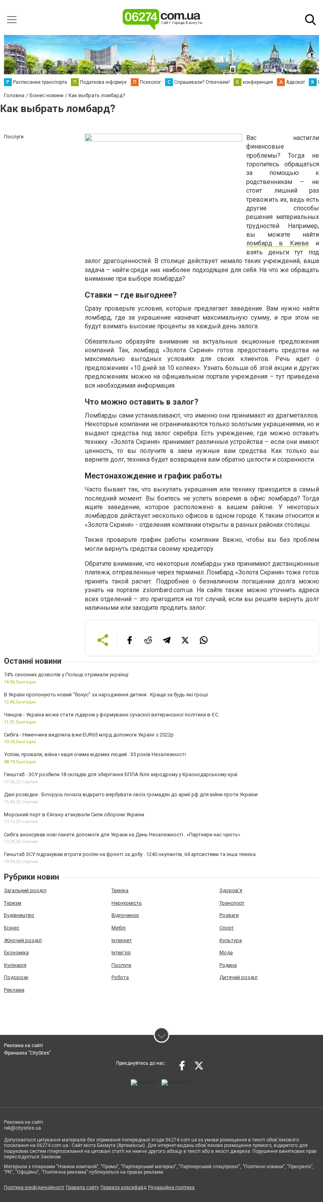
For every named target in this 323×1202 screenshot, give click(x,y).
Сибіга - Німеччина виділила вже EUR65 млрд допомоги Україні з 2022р (89, 735)
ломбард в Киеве (277, 243)
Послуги (121, 965)
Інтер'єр (121, 952)
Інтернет (121, 940)
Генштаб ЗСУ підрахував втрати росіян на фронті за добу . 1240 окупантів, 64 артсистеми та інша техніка (130, 854)
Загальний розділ (25, 890)
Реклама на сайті (23, 1045)
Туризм (12, 903)
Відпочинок (125, 915)
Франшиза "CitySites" (27, 1053)
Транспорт (232, 903)
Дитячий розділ (238, 977)
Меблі (118, 928)
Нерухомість (126, 903)
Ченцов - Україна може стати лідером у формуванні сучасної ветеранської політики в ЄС (111, 715)
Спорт (226, 928)
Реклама (14, 990)
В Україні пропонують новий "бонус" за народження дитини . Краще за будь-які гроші (106, 695)
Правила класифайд (123, 1187)
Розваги (229, 915)
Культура (230, 940)
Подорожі (16, 977)
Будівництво (19, 915)
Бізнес (11, 928)
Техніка (119, 890)
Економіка (16, 952)
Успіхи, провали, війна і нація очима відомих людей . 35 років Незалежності (95, 754)
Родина (228, 965)
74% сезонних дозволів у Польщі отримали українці (66, 674)
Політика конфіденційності (34, 1187)
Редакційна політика (171, 1187)
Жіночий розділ (23, 940)
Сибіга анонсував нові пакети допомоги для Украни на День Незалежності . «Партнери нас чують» (122, 835)
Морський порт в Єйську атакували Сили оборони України (74, 814)
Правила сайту (82, 1187)
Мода (226, 952)
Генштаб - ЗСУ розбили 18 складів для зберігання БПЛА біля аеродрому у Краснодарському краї (121, 774)
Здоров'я (230, 890)
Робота (120, 977)
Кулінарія (15, 965)
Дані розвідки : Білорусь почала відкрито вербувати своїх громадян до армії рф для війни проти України (131, 794)
